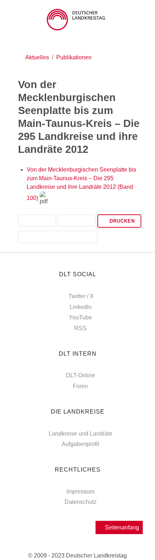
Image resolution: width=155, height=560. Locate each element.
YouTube (80, 317)
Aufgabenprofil (80, 444)
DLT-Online (80, 375)
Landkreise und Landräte (80, 434)
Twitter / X (81, 296)
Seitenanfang (121, 527)
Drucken (121, 221)
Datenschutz (81, 502)
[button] (37, 221)
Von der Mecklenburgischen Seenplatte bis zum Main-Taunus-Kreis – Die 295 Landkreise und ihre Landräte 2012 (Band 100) (81, 184)
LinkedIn (81, 307)
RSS (80, 328)
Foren (80, 386)
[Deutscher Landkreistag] (77, 20)
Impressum (80, 491)
